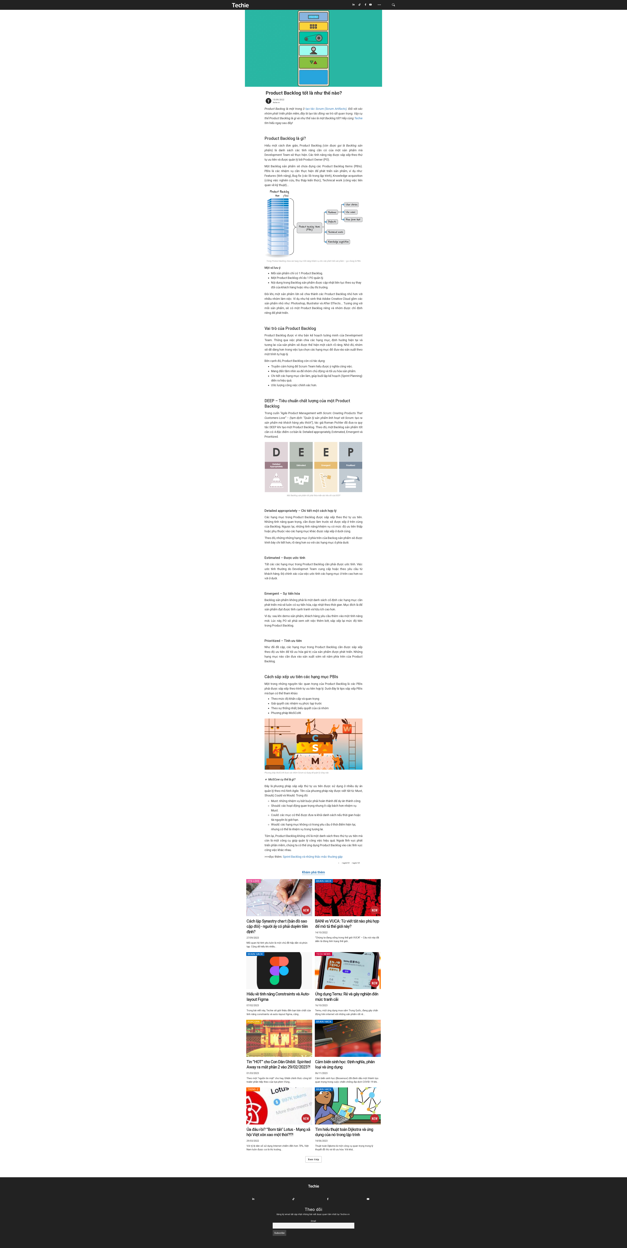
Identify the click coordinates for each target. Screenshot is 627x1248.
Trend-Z (253, 1089)
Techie (358, 118)
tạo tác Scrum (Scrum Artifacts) (326, 108)
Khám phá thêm (313, 872)
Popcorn (253, 1021)
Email (313, 1221)
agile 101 (356, 863)
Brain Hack (323, 881)
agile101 (346, 863)
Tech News (323, 954)
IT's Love (253, 881)
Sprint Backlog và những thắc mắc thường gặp (313, 856)
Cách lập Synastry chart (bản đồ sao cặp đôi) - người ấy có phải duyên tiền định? (277, 926)
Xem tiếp (313, 1159)
